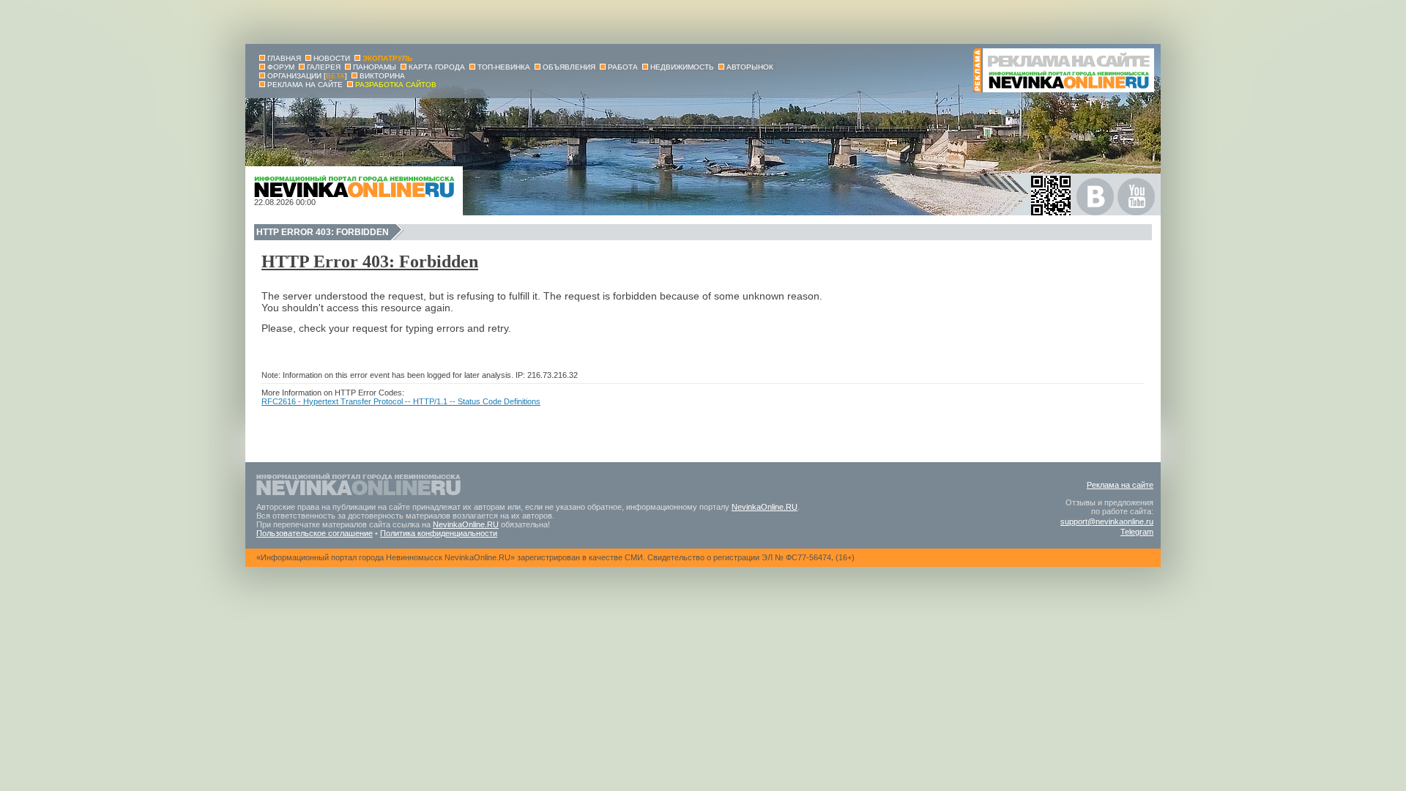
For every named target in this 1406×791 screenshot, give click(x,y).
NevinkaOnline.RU (764, 506)
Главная (284, 58)
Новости (331, 58)
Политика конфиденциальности (438, 533)
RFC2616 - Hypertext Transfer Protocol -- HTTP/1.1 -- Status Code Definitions (400, 401)
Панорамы (374, 67)
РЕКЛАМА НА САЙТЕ (305, 85)
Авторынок (749, 67)
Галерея (324, 67)
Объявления (569, 67)
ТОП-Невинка (503, 67)
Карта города (437, 67)
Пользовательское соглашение (314, 533)
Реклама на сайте (1120, 484)
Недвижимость (682, 67)
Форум (280, 67)
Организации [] (307, 76)
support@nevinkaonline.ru (1106, 521)
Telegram (1136, 531)
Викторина (382, 76)
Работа (623, 67)
